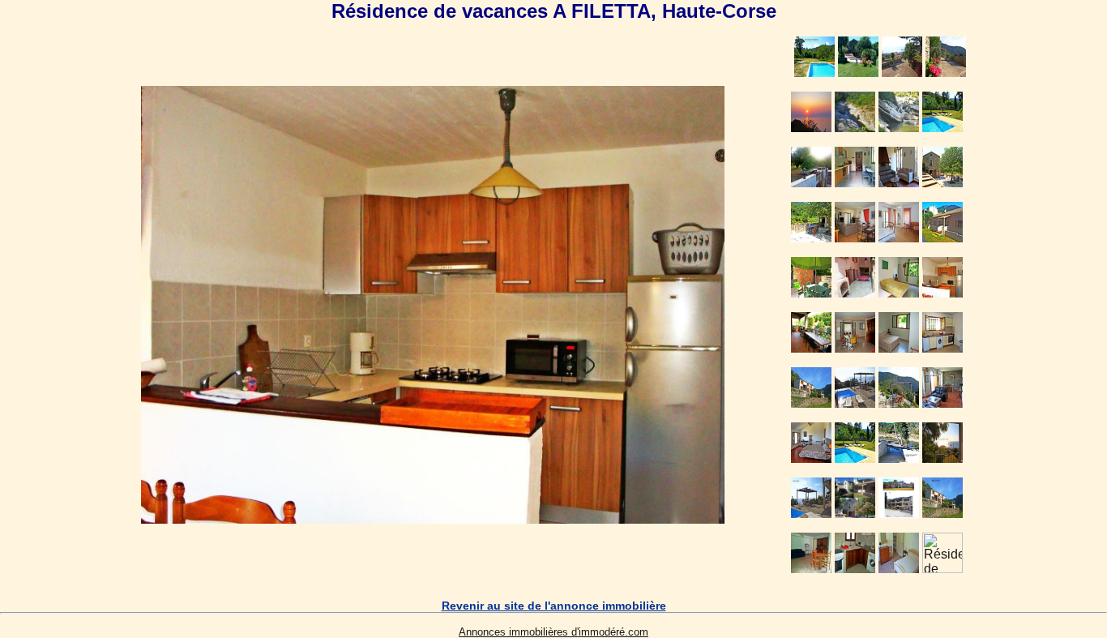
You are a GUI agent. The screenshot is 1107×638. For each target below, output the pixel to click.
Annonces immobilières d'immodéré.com (553, 632)
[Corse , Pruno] (432, 519)
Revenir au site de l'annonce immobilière (554, 605)
